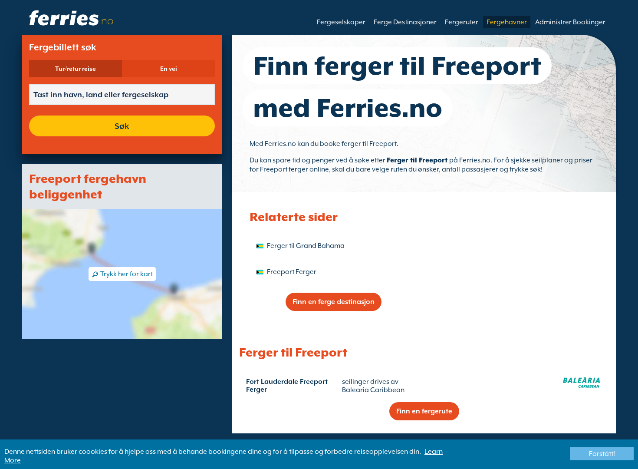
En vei (168, 68)
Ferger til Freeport (418, 160)
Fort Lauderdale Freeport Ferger (287, 385)
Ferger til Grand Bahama (306, 246)
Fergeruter (461, 22)
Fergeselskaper (341, 22)
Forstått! (602, 454)
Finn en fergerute (424, 411)
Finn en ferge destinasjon (334, 302)
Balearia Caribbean (373, 390)
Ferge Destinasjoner (405, 22)
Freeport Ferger (291, 272)
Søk (122, 126)
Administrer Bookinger (570, 22)
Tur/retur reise (75, 68)
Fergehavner (507, 22)
